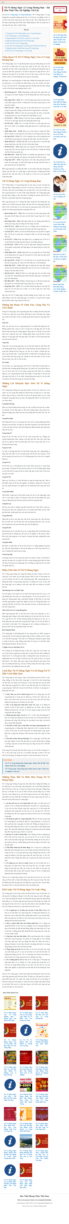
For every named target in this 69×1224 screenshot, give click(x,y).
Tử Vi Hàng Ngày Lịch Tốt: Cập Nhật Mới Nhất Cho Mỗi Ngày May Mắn (26, 1183)
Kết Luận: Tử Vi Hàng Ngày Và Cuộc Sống (19, 51)
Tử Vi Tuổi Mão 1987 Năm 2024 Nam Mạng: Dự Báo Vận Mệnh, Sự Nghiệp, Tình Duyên (60, 72)
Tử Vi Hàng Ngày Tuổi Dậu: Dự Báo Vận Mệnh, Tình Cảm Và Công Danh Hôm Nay (42, 1098)
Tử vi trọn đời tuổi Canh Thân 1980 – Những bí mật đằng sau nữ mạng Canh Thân (59, 226)
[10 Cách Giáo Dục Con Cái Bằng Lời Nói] (60, 183)
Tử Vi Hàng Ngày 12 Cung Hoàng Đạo (17, 36)
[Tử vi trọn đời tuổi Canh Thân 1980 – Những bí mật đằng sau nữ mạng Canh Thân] (60, 211)
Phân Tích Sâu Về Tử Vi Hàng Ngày (17, 43)
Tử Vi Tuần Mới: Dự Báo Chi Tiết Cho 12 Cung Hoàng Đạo (42, 1015)
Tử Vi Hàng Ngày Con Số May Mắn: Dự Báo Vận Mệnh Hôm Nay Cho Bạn (10, 1183)
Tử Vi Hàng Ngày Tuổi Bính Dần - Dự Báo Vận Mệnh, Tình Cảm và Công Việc (10, 1127)
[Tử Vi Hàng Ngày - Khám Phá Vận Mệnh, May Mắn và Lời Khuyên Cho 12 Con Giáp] (42, 1030)
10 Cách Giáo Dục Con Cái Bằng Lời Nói (59, 196)
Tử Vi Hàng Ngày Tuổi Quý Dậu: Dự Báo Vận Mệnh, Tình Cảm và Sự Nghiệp (26, 1071)
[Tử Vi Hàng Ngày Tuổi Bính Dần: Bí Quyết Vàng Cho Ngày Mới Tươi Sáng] (10, 1114)
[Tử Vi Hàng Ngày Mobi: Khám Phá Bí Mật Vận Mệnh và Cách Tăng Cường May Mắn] (10, 1141)
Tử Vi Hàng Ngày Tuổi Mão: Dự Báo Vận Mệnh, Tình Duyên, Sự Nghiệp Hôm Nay (42, 1071)
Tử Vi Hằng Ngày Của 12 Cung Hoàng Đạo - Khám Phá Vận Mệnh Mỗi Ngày (10, 1016)
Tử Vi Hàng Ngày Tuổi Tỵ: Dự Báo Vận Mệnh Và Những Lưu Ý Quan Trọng (10, 1071)
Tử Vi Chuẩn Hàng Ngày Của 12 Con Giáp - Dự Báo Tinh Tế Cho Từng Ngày (10, 1043)
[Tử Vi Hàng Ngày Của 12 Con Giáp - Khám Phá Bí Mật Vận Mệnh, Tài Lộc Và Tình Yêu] (26, 1003)
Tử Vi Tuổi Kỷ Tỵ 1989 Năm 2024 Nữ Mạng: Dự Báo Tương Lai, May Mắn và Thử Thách (59, 166)
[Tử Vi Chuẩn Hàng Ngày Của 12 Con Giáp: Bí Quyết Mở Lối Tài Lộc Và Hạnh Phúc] (10, 1030)
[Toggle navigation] (3, 2)
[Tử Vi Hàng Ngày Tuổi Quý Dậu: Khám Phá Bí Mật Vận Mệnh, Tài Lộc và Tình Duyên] (26, 1058)
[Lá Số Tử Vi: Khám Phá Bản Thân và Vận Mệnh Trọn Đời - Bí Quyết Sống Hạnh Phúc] (26, 1030)
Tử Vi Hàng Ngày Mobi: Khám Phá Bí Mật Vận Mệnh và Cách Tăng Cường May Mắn (10, 1154)
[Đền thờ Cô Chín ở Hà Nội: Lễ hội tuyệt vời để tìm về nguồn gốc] (60, 243)
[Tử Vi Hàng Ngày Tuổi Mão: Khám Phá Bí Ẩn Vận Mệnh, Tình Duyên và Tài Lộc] (42, 1058)
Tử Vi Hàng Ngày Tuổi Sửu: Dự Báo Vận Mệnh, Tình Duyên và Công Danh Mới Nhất (26, 1127)
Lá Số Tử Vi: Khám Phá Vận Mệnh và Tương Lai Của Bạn (26, 1042)
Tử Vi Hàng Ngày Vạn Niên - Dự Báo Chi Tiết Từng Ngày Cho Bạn (10, 1097)
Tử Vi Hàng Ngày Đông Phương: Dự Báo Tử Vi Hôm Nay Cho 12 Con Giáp (26, 1154)
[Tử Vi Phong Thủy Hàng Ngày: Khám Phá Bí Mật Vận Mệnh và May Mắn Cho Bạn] (26, 1085)
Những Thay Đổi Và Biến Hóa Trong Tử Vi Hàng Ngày (22, 48)
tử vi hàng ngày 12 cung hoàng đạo (19, 14)
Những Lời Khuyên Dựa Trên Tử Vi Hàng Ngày (20, 41)
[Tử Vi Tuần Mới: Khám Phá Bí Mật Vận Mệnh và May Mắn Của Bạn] (42, 1003)
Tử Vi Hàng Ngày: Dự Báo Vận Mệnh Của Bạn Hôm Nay (42, 1042)
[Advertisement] (34, 1215)
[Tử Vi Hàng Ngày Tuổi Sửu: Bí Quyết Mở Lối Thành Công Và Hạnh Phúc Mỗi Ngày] (26, 1114)
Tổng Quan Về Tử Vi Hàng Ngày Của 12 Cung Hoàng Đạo (23, 33)
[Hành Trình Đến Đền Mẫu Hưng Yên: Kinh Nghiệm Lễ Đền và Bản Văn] (60, 273)
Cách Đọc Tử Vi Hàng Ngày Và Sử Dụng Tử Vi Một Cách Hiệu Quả (26, 46)
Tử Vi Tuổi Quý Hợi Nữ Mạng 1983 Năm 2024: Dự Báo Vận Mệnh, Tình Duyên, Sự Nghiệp (60, 39)
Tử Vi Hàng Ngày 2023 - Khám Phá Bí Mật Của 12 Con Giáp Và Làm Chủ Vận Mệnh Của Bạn (42, 1155)
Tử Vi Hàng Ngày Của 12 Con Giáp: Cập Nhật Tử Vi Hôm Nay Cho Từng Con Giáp (26, 1016)
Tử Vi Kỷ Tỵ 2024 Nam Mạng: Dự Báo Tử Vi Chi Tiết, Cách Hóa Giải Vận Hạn (60, 134)
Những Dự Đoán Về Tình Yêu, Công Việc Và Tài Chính (22, 38)
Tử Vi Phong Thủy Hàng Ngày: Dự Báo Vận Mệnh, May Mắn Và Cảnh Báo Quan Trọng (26, 1099)
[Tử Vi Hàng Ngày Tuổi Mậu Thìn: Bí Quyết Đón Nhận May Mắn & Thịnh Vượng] (42, 1114)
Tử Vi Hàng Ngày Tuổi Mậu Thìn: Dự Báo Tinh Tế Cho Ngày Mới (42, 1126)
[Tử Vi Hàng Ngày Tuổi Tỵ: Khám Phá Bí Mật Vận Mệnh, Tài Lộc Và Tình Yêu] (10, 1058)
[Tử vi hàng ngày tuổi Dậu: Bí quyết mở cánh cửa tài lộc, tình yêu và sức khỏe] (42, 1085)
